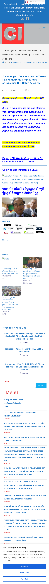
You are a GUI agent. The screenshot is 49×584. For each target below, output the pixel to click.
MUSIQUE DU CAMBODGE (13, 400)
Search (7, 381)
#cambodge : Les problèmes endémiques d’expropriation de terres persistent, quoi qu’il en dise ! (32, 273)
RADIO (6, 406)
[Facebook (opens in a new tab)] (27, 18)
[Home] (3, 62)
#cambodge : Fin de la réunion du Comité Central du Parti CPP (10, 271)
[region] (24, 564)
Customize (24, 572)
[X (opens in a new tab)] (22, 18)
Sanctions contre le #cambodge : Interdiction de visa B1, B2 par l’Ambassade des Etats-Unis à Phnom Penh (24, 336)
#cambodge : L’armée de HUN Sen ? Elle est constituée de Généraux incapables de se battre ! (24, 367)
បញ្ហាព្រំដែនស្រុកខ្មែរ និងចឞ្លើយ (12, 403)
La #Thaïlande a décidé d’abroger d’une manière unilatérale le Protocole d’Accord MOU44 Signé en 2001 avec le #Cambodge (24, 509)
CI (6, 90)
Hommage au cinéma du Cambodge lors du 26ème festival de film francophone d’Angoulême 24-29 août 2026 (24, 426)
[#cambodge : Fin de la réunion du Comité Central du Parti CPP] (11, 262)
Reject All (24, 579)
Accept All (24, 566)
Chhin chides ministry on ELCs (20, 170)
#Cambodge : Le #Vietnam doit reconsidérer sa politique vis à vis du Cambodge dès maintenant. (10, 303)
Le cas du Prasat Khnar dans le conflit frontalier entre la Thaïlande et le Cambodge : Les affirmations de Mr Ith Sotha (24, 485)
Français (32, 2)
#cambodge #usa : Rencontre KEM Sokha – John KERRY (24, 350)
